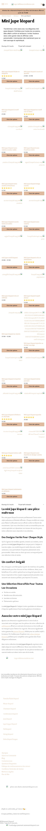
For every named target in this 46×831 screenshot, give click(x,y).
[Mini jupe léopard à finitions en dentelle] (12, 402)
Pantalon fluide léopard (11, 699)
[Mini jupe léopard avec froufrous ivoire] (34, 135)
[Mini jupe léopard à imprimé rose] (12, 366)
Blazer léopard (8, 704)
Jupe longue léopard (10, 724)
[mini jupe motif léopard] (12, 245)
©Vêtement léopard (7, 821)
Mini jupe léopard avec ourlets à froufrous (9, 184)
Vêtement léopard (6, 16)
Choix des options (12, 81)
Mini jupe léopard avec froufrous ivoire (31, 149)
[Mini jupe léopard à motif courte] (12, 97)
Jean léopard (7, 719)
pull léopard (6, 626)
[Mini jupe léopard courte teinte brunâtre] (12, 209)
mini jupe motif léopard (10, 257)
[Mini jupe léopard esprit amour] (34, 283)
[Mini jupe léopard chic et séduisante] (34, 245)
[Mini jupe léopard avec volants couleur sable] (12, 135)
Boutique (16, 16)
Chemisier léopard (9, 709)
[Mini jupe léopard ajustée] (34, 402)
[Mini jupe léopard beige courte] (34, 171)
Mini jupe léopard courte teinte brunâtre (10, 223)
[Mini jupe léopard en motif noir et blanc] (34, 97)
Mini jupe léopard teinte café (11, 453)
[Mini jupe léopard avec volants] (34, 209)
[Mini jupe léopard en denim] (12, 321)
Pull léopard (7, 729)
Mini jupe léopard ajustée (32, 415)
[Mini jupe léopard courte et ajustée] (34, 59)
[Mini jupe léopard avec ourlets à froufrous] (12, 171)
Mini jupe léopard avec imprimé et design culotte (33, 454)
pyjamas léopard (18, 631)
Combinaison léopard (10, 714)
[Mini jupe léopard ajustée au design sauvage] (34, 326)
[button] (7, 76)
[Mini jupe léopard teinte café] (12, 440)
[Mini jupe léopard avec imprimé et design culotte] (34, 440)
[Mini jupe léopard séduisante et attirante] (12, 476)
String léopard (8, 734)
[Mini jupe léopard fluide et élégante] (12, 59)
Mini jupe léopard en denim (11, 334)
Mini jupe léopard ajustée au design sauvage (33, 344)
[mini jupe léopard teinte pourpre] (34, 366)
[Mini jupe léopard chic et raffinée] (12, 283)
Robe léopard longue (10, 739)
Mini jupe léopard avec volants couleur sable (9, 149)
